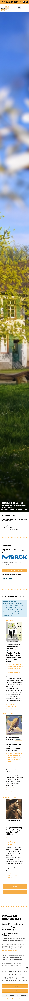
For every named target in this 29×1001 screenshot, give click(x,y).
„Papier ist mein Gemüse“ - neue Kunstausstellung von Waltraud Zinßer (13, 657)
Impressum (23, 998)
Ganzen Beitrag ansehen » (9, 950)
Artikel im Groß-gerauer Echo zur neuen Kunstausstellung (13, 939)
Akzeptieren (15, 986)
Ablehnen (14, 990)
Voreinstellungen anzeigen (14, 995)
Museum (9, 741)
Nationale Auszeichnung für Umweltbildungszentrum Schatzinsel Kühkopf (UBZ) (12, 957)
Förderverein (18, 739)
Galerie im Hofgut (11, 650)
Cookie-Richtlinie (7, 998)
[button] (27, 968)
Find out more (12, 709)
